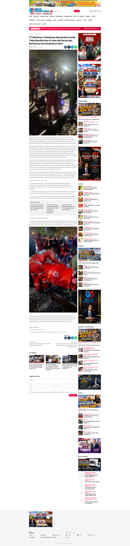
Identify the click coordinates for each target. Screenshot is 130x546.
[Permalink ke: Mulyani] (30, 47)
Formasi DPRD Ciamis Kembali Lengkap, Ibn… (91, 433)
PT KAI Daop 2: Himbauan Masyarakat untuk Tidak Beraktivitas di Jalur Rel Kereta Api (48, 332)
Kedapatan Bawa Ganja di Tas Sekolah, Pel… (91, 285)
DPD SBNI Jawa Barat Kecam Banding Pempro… (91, 136)
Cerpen (85, 354)
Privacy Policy (55, 535)
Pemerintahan (87, 425)
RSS (68, 537)
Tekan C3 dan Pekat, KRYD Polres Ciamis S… (92, 273)
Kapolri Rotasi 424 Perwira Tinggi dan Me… (89, 119)
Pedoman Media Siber (46, 537)
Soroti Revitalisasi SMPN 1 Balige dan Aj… (89, 263)
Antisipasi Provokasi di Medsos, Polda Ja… (92, 130)
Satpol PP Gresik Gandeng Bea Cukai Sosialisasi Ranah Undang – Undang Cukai (39, 343)
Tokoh (85, 355)
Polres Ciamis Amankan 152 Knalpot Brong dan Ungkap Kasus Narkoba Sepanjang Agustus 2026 (36, 366)
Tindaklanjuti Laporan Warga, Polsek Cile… (91, 267)
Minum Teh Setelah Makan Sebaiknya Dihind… (90, 188)
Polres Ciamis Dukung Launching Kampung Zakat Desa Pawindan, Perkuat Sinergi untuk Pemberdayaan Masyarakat (53, 367)
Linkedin (69, 535)
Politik (92, 134)
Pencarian (77, 11)
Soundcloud (92, 535)
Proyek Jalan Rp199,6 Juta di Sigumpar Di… (91, 125)
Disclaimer (32, 537)
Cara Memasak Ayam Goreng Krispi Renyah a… (91, 235)
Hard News (92, 122)
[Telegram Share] (72, 47)
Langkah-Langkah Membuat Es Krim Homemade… (91, 241)
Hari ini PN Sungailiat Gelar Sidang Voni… (90, 142)
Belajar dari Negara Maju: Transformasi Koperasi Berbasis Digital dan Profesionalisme (62, 28)
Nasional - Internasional (90, 116)
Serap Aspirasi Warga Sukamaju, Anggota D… (92, 422)
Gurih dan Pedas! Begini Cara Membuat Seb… (91, 200)
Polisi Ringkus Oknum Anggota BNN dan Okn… (91, 494)
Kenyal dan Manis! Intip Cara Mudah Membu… (91, 212)
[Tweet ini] (68, 47)
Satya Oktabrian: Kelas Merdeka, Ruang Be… (92, 351)
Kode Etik (43, 535)
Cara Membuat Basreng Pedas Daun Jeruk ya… (91, 229)
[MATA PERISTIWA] (41, 11)
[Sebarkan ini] (65, 47)
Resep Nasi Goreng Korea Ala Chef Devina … (91, 217)
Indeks (30, 535)
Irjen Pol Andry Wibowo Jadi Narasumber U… (91, 364)
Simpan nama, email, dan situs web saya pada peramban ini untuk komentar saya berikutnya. (51, 392)
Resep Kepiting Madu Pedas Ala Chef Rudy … (92, 194)
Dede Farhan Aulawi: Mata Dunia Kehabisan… (92, 357)
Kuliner (90, 186)
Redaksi (54, 537)
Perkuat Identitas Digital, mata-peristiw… (91, 502)
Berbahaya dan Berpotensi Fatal (37, 329)
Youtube (80, 535)
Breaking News (81, 116)
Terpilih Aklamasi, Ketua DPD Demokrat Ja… (88, 410)
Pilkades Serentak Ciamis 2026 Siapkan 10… (91, 428)
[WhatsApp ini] (75, 47)
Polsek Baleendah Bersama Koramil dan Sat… (91, 279)
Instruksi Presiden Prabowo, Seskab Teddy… (91, 370)
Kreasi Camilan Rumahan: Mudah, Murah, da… (92, 223)
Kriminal (80, 261)
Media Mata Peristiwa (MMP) (92, 481)
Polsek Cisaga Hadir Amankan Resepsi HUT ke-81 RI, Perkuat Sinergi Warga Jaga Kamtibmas (69, 366)
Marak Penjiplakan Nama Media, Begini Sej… (91, 476)
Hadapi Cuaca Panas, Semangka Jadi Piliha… (92, 206)
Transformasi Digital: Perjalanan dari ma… (90, 488)
